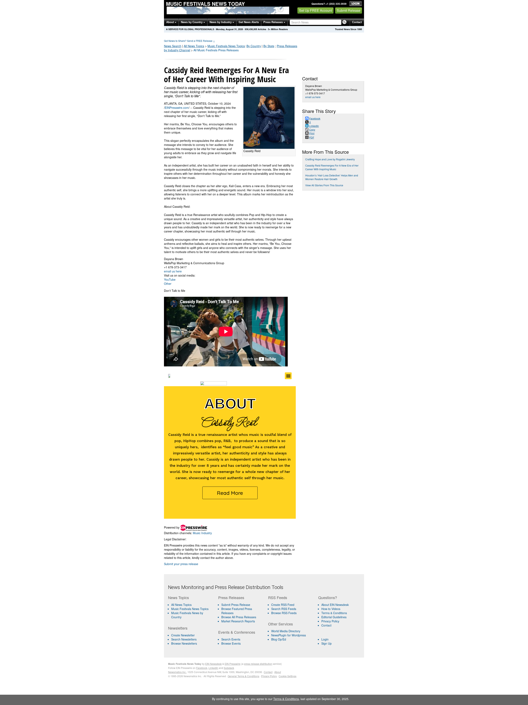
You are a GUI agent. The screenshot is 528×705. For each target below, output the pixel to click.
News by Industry (221, 22)
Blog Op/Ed (278, 639)
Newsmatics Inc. (177, 672)
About (170, 22)
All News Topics (194, 46)
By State (268, 46)
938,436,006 (251, 29)
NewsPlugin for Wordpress (288, 635)
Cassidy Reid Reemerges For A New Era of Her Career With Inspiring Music (331, 167)
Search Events (230, 639)
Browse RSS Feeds (284, 613)
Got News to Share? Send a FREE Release (189, 40)
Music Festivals (226, 46)
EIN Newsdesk (213, 663)
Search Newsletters (184, 639)
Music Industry (202, 533)
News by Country (192, 22)
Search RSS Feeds (283, 609)
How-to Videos (330, 609)
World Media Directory (285, 631)
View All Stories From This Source (324, 185)
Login (325, 639)
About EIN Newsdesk (335, 605)
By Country (253, 46)
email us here (173, 271)
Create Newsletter (183, 635)
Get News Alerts (249, 22)
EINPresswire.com (177, 108)
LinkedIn (213, 668)
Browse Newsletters (184, 643)
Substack (229, 668)
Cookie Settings (287, 676)
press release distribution (258, 663)
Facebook (201, 668)
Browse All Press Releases (238, 617)
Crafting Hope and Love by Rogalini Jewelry (330, 159)
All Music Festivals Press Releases (216, 50)
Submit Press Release (235, 605)
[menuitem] (191, 609)
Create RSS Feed (282, 605)
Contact (357, 22)
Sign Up (326, 643)
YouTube (170, 279)
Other (167, 284)
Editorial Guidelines (333, 617)
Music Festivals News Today (205, 3)
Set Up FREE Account (315, 10)
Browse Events (231, 643)
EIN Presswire (232, 663)
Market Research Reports (238, 621)
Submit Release (348, 10)
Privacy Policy (330, 621)
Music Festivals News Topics (190, 609)
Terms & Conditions (334, 613)
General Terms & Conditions (243, 676)
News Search (172, 46)
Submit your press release (181, 564)
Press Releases (273, 22)
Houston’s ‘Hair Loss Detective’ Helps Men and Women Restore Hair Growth (331, 177)
